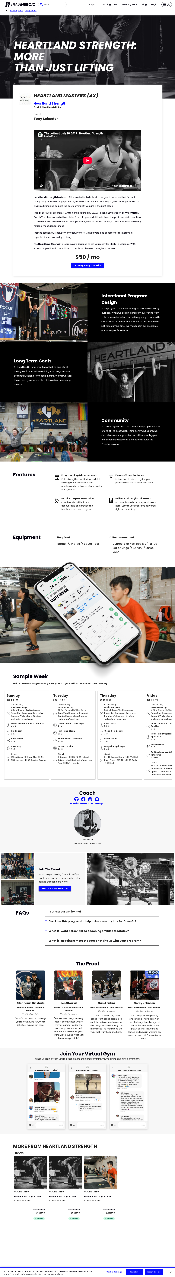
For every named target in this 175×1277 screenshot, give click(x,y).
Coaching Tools (108, 4)
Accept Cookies (154, 1272)
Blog (144, 4)
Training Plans (129, 4)
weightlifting (31, 10)
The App (90, 4)
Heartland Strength (50, 103)
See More (37, 1183)
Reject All (134, 1272)
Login (154, 4)
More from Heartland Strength (87, 803)
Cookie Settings (114, 1272)
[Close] (171, 1272)
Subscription (39, 1209)
